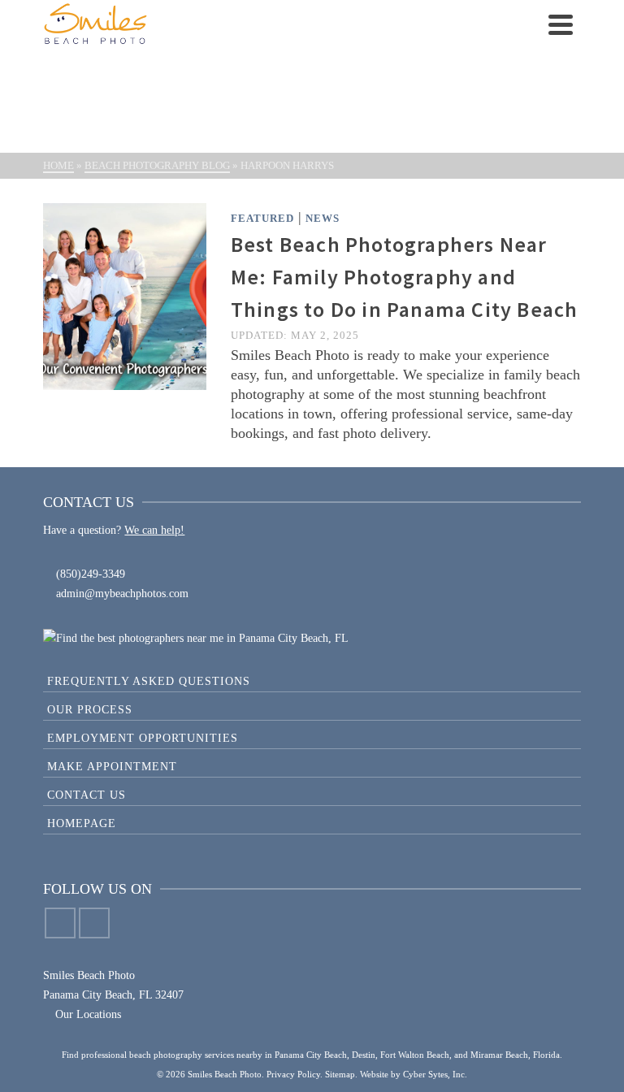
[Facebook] (60, 923)
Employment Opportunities (142, 738)
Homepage (81, 823)
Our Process (89, 710)
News (323, 218)
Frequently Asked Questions (148, 681)
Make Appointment (112, 766)
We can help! (154, 530)
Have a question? (82, 530)
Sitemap (340, 1074)
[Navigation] (560, 24)
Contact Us (86, 795)
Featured (262, 218)
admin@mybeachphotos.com (122, 593)
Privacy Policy (293, 1074)
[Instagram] (94, 923)
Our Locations (86, 1014)
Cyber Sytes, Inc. (435, 1074)
